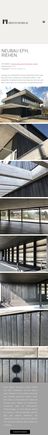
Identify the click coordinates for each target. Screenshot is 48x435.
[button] (44, 22)
